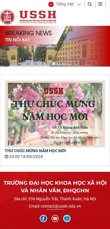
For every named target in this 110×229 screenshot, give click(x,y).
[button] (61, 4)
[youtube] (55, 218)
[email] (67, 218)
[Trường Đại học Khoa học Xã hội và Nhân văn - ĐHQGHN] (7, 17)
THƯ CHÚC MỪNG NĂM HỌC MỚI (35, 150)
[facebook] (43, 218)
